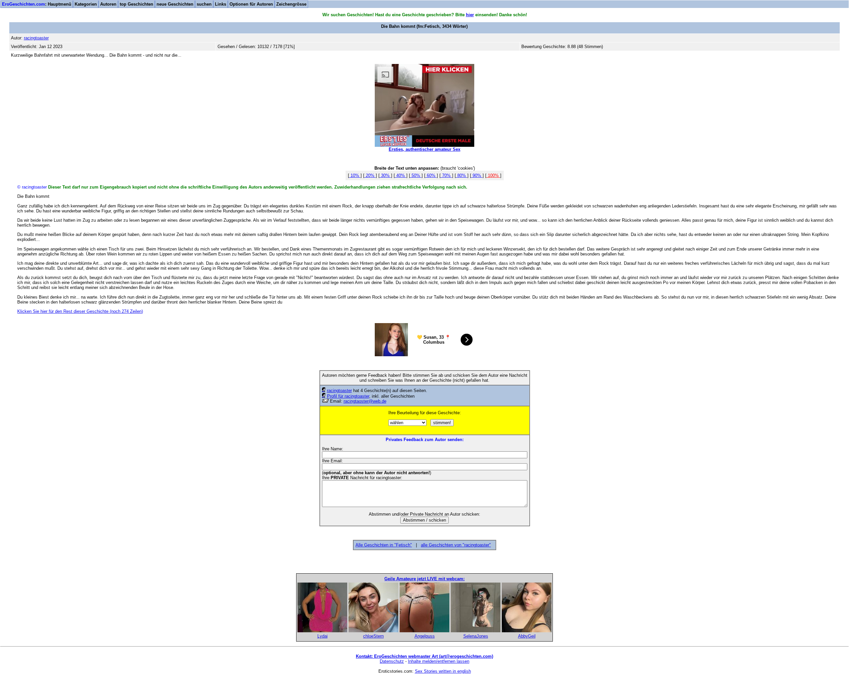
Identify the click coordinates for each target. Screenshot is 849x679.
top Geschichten (136, 4)
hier (470, 14)
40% (400, 175)
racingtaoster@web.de (365, 401)
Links (220, 4)
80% (461, 175)
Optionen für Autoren (251, 4)
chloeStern (373, 636)
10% (354, 175)
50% (416, 175)
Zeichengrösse (291, 4)
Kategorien (86, 4)
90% (477, 175)
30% (385, 175)
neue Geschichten (175, 4)
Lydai (322, 636)
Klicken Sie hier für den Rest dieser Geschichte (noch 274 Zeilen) (80, 311)
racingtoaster (339, 390)
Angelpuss (425, 636)
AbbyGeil (527, 636)
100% (493, 175)
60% (431, 175)
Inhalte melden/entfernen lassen (438, 661)
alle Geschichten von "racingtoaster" (456, 544)
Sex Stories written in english (443, 671)
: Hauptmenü (36, 4)
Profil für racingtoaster (348, 396)
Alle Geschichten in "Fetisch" (384, 544)
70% (446, 175)
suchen (204, 4)
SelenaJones (475, 636)
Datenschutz (392, 661)
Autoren (108, 4)
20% (370, 175)
